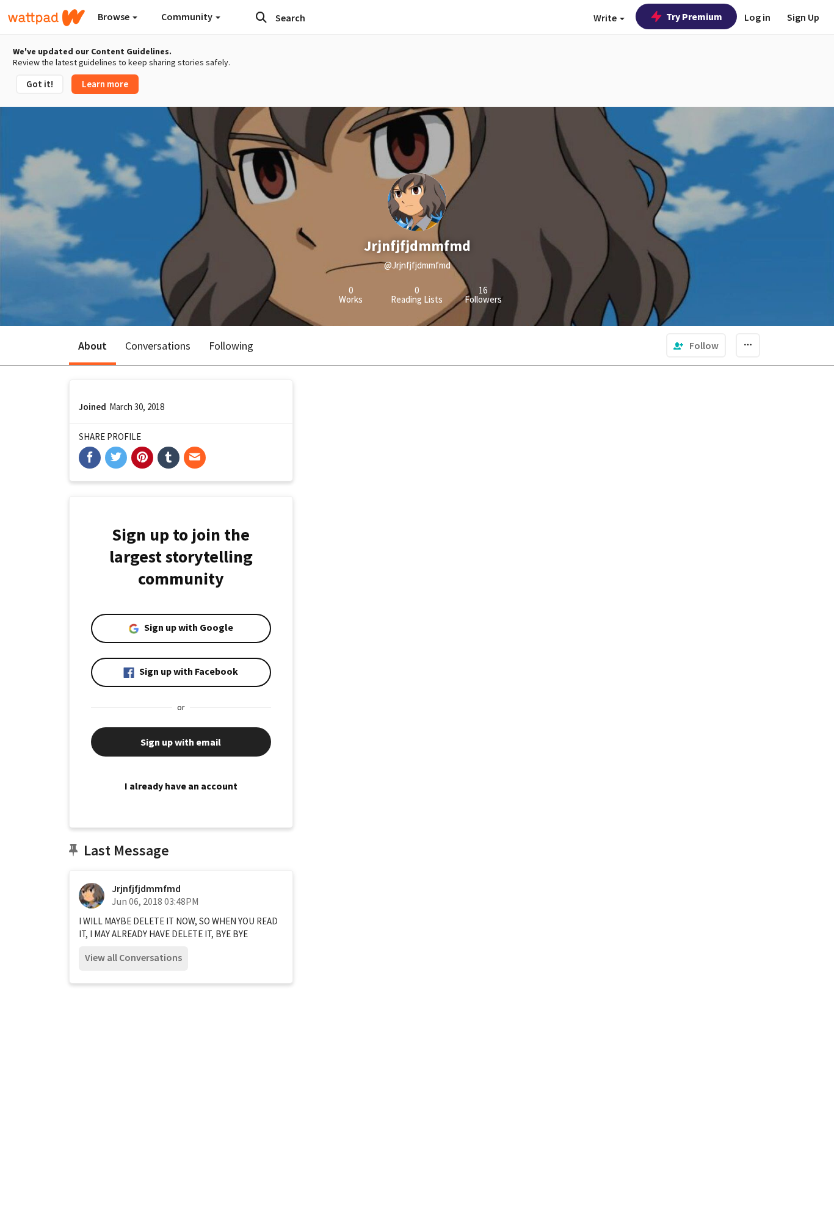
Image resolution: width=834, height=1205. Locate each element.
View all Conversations (133, 957)
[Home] (46, 17)
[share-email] (195, 458)
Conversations (157, 346)
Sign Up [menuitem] (803, 17)
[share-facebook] (90, 458)
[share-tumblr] (168, 458)
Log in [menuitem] (757, 17)
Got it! (39, 84)
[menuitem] (696, 345)
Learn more (105, 84)
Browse (114, 16)
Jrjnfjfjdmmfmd (146, 888)
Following (231, 346)
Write (605, 18)
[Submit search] (261, 17)
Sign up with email (180, 742)
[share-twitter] (116, 458)
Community (187, 16)
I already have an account (181, 786)
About (92, 346)
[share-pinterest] (142, 458)
